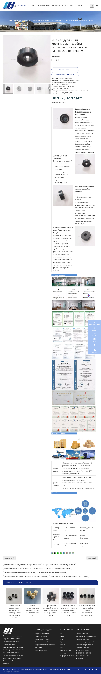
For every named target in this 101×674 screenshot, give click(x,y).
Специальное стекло (42, 639)
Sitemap (16, 672)
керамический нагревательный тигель (52, 572)
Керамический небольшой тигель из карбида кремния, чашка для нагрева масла (32, 610)
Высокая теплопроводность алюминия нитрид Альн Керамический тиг (14, 610)
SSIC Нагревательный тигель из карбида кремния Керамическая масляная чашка (69, 610)
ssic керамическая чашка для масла (16, 568)
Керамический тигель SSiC (42, 568)
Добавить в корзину (64, 74)
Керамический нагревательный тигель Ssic (19, 572)
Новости (62, 647)
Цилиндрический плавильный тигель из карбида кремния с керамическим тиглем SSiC (51, 610)
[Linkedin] (82, 669)
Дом (61, 633)
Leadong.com (7, 672)
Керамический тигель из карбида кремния (60, 565)
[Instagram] (92, 669)
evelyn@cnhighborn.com (85, 645)
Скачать (62, 645)
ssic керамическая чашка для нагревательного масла (69, 576)
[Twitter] (85, 669)
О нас (61, 639)
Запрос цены (64, 69)
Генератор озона (41, 650)
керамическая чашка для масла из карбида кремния (22, 565)
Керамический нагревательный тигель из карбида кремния (25, 576)
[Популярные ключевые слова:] (92, 6)
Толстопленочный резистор (44, 642)
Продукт (62, 636)
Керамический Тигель (63, 568)
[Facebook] (79, 669)
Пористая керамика (42, 633)
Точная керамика (41, 636)
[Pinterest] (96, 669)
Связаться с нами (65, 650)
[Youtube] (89, 669)
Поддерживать (65, 642)
